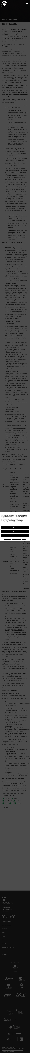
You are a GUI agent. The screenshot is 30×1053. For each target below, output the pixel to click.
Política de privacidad (16, 539)
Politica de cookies (7, 539)
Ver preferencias (15, 535)
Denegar (15, 531)
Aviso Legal (24, 539)
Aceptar (15, 527)
